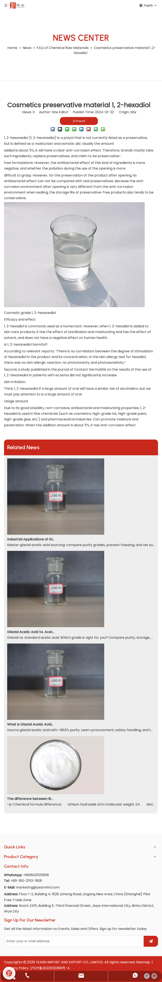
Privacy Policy (17, 968)
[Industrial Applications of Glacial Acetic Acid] (55, 533)
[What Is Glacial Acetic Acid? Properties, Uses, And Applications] (55, 718)
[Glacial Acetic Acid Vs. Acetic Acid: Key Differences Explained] (55, 626)
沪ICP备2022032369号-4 (50, 968)
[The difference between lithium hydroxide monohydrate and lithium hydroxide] (55, 793)
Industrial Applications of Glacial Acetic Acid (31, 539)
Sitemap (143, 962)
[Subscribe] (151, 941)
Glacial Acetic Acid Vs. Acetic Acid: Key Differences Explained (31, 631)
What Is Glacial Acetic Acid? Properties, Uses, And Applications (31, 724)
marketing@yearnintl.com (37, 887)
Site (133, 112)
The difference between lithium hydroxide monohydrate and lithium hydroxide (31, 798)
